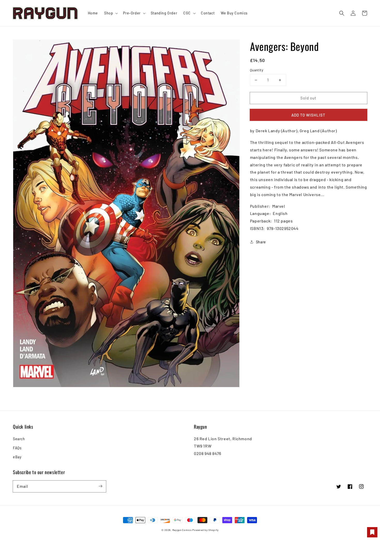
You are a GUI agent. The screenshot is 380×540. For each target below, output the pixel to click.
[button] (341, 13)
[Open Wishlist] (372, 532)
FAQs (17, 448)
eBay (17, 457)
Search (19, 439)
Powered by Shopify (205, 529)
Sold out (308, 98)
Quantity (256, 70)
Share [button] (261, 242)
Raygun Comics (182, 529)
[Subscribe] (100, 486)
